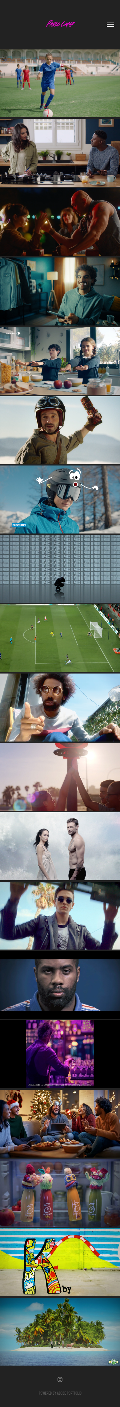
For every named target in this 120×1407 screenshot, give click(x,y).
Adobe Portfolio (69, 1393)
